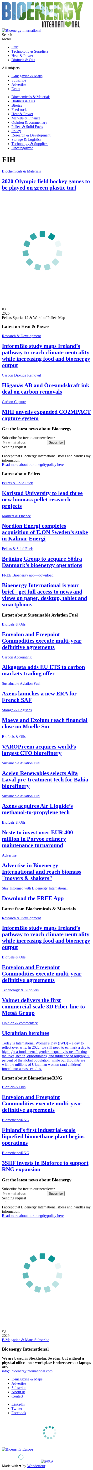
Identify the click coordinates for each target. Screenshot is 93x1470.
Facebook (18, 1413)
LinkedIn (18, 1404)
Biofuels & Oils (23, 60)
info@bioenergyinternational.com (27, 1371)
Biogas (16, 105)
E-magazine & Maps (26, 76)
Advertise (18, 84)
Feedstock (19, 110)
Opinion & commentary (29, 122)
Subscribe (18, 80)
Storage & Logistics (26, 139)
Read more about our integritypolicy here (33, 465)
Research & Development (30, 135)
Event (15, 89)
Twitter (16, 1408)
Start (14, 47)
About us (18, 1392)
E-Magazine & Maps (18, 1340)
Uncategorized (22, 148)
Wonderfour (36, 1466)
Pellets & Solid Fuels (27, 127)
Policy (16, 131)
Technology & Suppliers (29, 51)
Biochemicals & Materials (30, 97)
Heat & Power (22, 56)
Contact (17, 1396)
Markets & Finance (25, 118)
